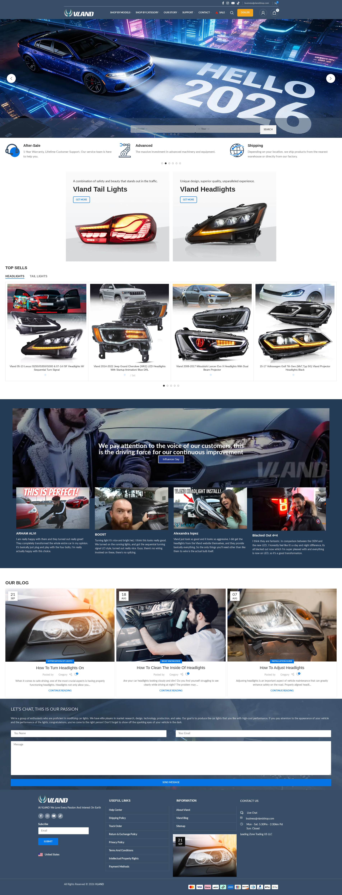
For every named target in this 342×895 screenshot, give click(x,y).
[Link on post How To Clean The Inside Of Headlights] (170, 625)
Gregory (63, 675)
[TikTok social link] (238, 3)
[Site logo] (79, 13)
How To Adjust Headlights (282, 667)
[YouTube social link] (233, 3)
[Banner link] (117, 216)
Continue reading (59, 691)
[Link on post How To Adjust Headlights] (282, 625)
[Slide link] (171, 78)
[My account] (263, 12)
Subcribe (43, 824)
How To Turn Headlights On (60, 668)
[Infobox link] (58, 151)
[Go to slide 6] (180, 163)
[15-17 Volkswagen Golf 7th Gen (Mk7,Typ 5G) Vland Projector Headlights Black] (294, 323)
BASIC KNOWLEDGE (171, 661)
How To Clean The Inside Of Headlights (171, 667)
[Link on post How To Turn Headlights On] (60, 625)
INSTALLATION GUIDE (282, 661)
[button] (11, 78)
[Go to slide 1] (162, 163)
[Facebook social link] (223, 3)
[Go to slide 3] (169, 163)
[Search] (232, 12)
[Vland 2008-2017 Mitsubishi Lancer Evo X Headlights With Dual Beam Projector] (212, 323)
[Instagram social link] (227, 3)
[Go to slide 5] (176, 163)
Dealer (245, 13)
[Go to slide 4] (173, 163)
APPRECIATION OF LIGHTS (60, 661)
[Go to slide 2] (166, 163)
